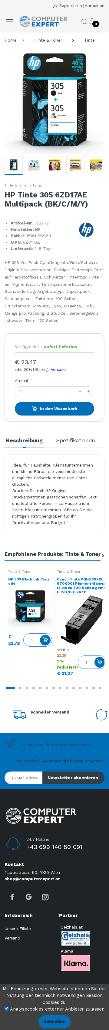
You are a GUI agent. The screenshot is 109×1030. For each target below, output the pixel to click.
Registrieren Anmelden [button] (81, 5)
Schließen (54, 1021)
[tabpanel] (30, 609)
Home (10, 40)
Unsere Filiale (18, 928)
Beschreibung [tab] (24, 440)
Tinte (89, 40)
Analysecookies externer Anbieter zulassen (57, 1009)
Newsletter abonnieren (73, 777)
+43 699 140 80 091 (54, 846)
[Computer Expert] (43, 21)
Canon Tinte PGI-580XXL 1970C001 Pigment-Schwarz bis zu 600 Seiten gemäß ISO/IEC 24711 (81, 585)
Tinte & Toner (48, 40)
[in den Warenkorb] (45, 640)
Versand (58, 369)
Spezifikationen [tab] (75, 440)
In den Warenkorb (59, 408)
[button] (84, 21)
